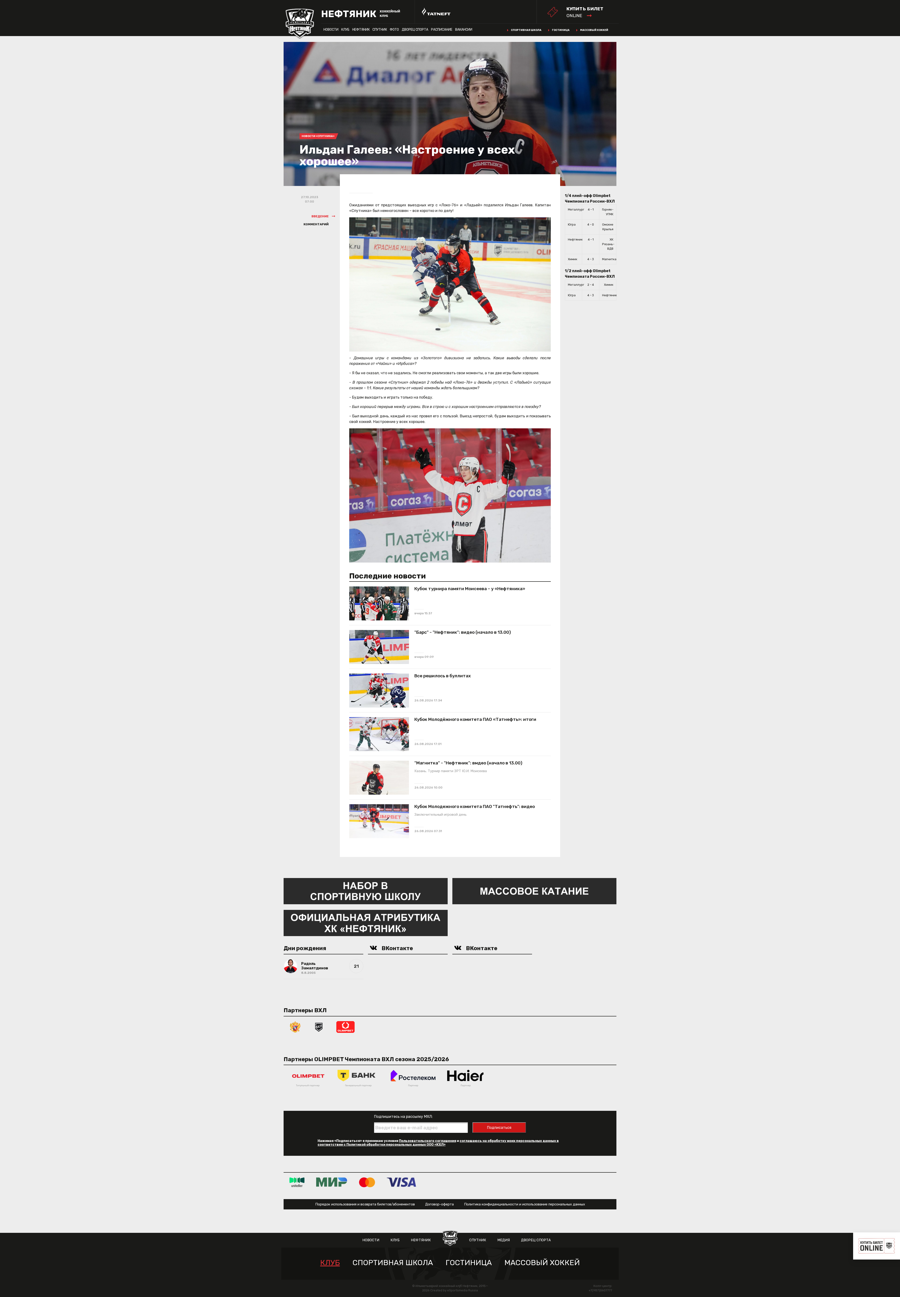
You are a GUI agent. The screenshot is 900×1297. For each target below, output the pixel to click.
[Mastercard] (367, 1182)
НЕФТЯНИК (361, 30)
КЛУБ (345, 30)
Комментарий (316, 224)
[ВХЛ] (319, 1026)
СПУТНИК (379, 30)
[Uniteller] (296, 1182)
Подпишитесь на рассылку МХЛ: (403, 1116)
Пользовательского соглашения (427, 1141)
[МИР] (331, 1182)
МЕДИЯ (503, 1240)
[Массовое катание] (534, 891)
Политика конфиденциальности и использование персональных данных (524, 1204)
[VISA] (401, 1182)
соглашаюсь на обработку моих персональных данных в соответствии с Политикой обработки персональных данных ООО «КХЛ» (438, 1143)
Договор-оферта (439, 1204)
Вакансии (463, 30)
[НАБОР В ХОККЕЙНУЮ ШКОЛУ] (366, 891)
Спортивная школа (526, 30)
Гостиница (561, 30)
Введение (320, 216)
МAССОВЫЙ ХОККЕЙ (542, 1262)
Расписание (441, 30)
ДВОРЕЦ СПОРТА (415, 30)
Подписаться (499, 1127)
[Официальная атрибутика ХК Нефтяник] (366, 922)
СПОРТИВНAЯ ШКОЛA (392, 1262)
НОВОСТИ (330, 30)
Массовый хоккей (594, 30)
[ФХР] (295, 1026)
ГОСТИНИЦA (469, 1262)
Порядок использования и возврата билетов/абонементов (365, 1204)
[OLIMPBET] (345, 1026)
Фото (394, 30)
